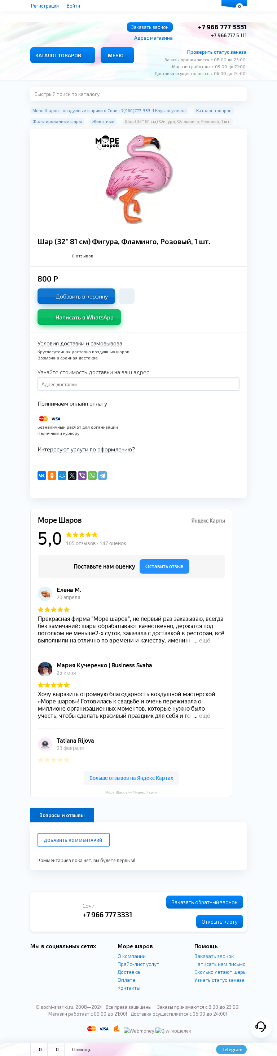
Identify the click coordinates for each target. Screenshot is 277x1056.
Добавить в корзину (82, 296)
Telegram (231, 1049)
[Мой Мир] (62, 475)
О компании (132, 956)
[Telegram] (102, 475)
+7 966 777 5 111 (229, 35)
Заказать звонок (149, 27)
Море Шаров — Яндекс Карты (131, 792)
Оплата (126, 980)
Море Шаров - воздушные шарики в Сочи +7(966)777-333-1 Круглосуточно (109, 110)
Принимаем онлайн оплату (72, 403)
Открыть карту (220, 921)
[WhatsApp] (92, 475)
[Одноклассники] (52, 475)
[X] (72, 475)
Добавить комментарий (73, 840)
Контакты (129, 988)
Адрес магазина (153, 38)
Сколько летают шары (220, 972)
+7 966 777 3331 (222, 27)
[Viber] (82, 475)
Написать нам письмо (220, 964)
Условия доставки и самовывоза (80, 343)
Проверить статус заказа (217, 52)
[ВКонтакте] (42, 475)
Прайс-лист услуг (138, 964)
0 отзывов (82, 255)
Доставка (129, 972)
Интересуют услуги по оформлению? (86, 449)
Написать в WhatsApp (85, 317)
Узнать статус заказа (219, 980)
